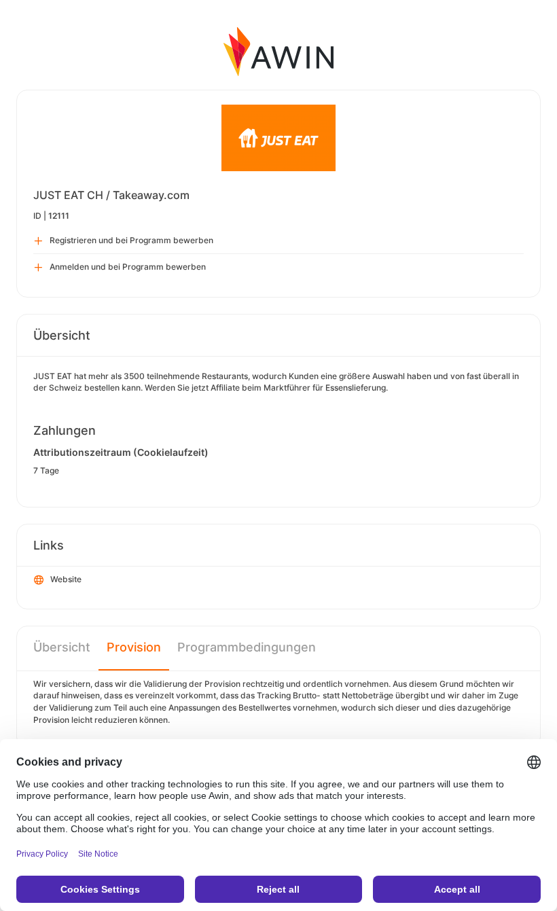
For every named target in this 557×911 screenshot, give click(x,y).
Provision (134, 647)
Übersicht (61, 647)
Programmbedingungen (246, 647)
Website (66, 579)
